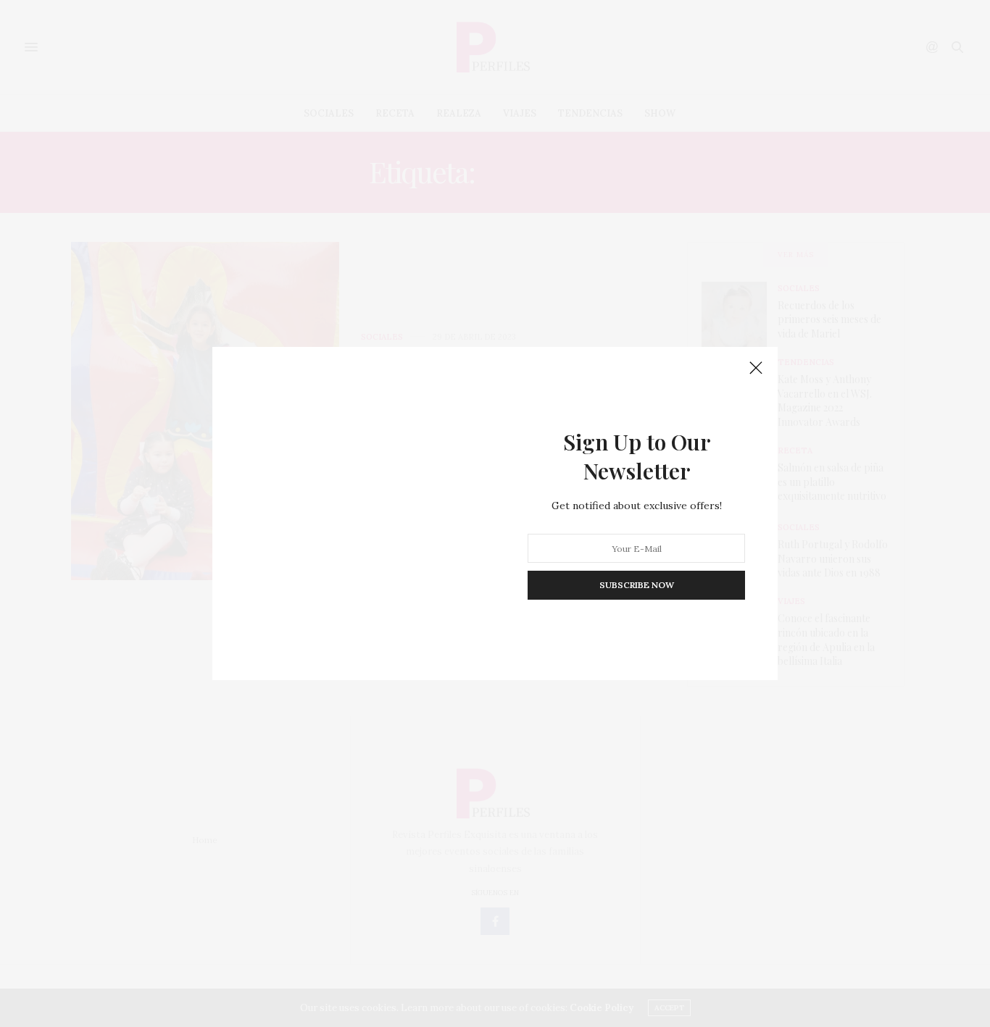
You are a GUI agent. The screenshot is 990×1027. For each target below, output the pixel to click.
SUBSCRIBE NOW (636, 584)
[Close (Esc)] (755, 368)
